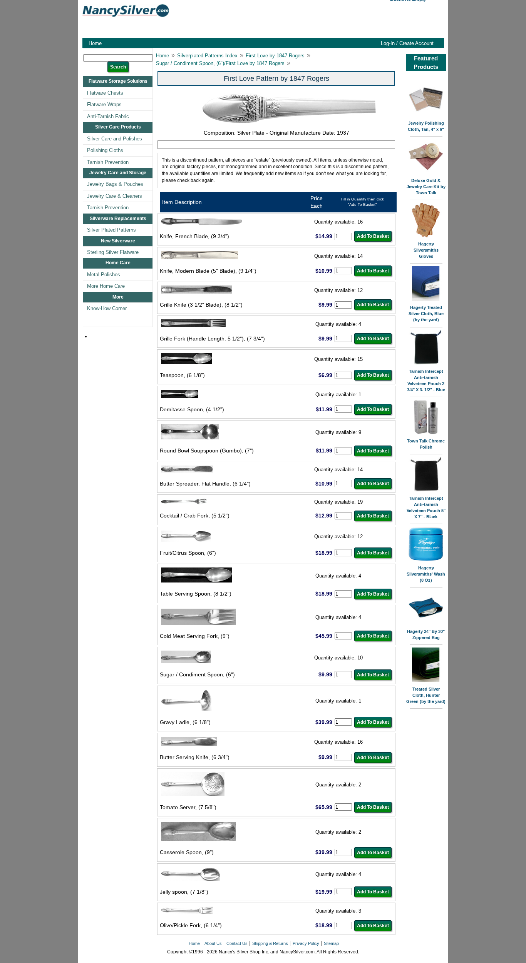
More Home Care (106, 286)
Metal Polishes (103, 274)
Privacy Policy (306, 943)
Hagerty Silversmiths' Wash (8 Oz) (426, 574)
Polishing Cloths (105, 150)
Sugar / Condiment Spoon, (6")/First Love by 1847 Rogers (220, 63)
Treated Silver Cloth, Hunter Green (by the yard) (426, 695)
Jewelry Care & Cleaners (114, 196)
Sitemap (331, 943)
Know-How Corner (107, 308)
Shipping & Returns (270, 943)
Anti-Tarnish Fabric (108, 116)
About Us (213, 943)
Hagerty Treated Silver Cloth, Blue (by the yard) (426, 313)
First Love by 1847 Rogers (275, 55)
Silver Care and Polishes (114, 139)
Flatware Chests (105, 93)
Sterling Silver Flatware (113, 252)
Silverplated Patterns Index (207, 55)
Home (95, 43)
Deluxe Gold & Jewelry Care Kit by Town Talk (426, 186)
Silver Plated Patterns (111, 230)
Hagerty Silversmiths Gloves (426, 250)
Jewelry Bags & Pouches (115, 184)
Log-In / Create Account (407, 43)
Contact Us (237, 943)
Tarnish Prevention (108, 162)
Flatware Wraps (104, 104)
